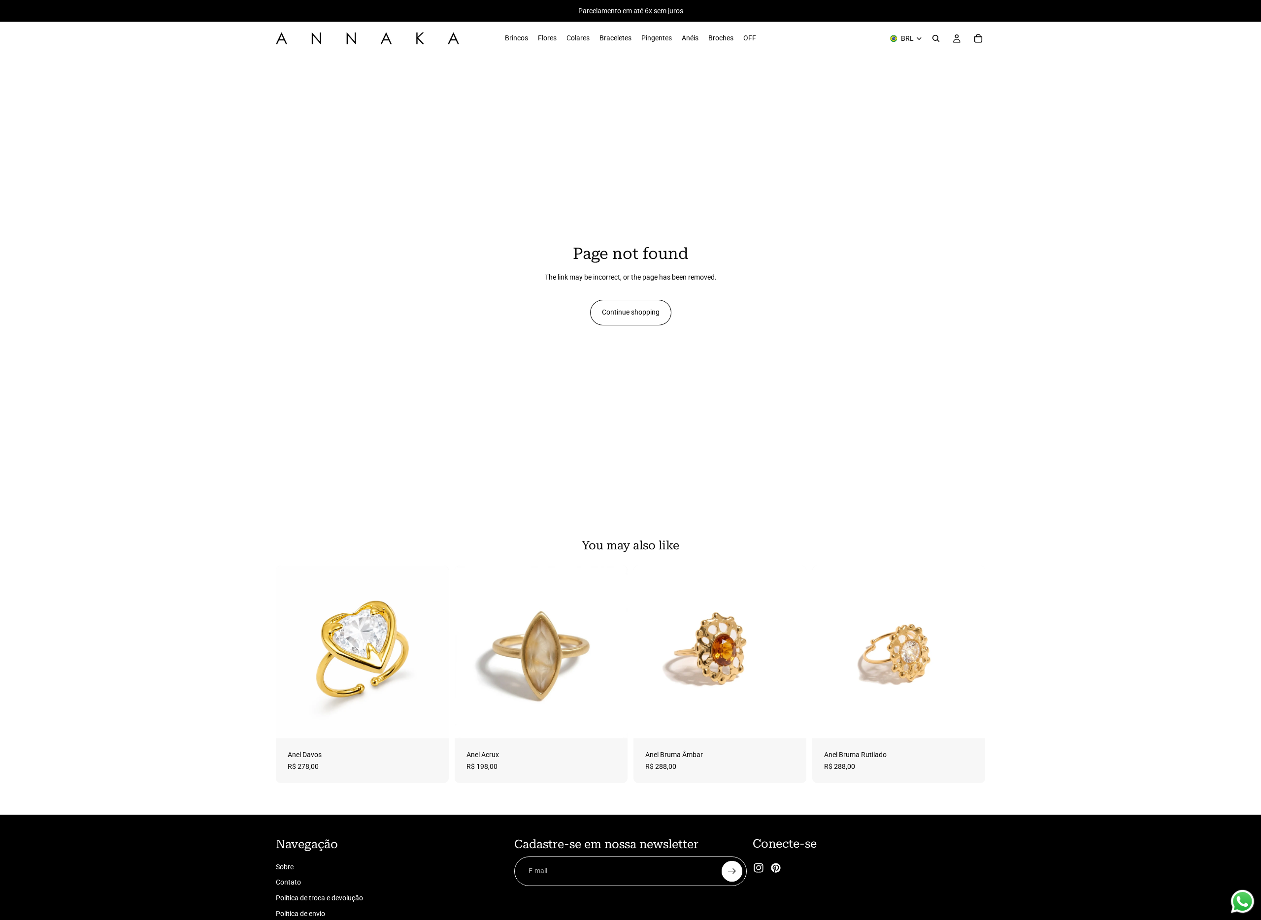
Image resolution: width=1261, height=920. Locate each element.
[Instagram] (758, 868)
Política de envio (300, 914)
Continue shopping (631, 312)
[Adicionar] (433, 723)
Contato (288, 883)
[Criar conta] (732, 871)
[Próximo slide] (791, 652)
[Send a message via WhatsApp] (1242, 901)
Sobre (285, 867)
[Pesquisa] (936, 38)
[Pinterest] (776, 868)
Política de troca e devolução (319, 898)
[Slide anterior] (648, 652)
